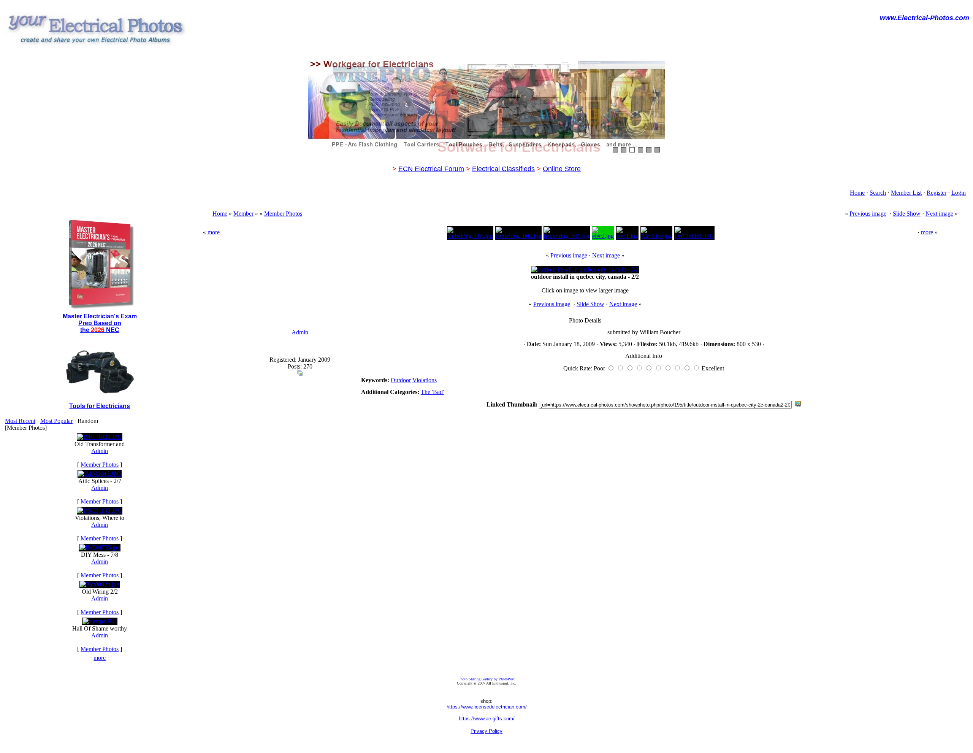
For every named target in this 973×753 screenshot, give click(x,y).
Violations (424, 380)
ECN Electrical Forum (431, 169)
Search (878, 192)
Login (958, 192)
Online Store (562, 169)
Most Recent (20, 421)
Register (936, 192)
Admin (99, 451)
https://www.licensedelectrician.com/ (487, 707)
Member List (906, 192)
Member (243, 213)
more (99, 658)
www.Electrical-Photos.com (924, 18)
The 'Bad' (432, 392)
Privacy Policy (486, 731)
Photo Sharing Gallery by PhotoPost (486, 679)
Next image (939, 213)
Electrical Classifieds (503, 169)
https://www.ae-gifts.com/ (487, 718)
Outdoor (401, 380)
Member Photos (100, 464)
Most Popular (56, 421)
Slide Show (907, 213)
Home (857, 192)
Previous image (867, 213)
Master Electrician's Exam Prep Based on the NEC (100, 323)
